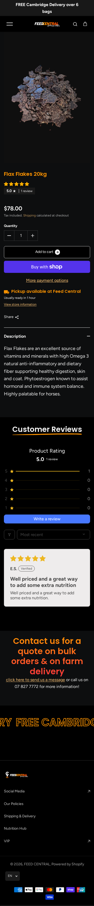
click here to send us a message (35, 679)
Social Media (14, 791)
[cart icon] (85, 24)
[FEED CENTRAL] (47, 24)
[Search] (75, 24)
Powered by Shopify (67, 864)
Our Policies (14, 804)
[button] (16, 184)
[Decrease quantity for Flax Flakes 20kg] (9, 235)
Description (15, 336)
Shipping (29, 215)
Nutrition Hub (15, 828)
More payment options (47, 280)
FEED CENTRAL (37, 864)
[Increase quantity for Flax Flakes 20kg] (32, 235)
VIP (7, 841)
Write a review (47, 518)
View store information (20, 304)
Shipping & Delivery (20, 816)
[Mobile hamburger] (9, 24)
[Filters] (9, 534)
